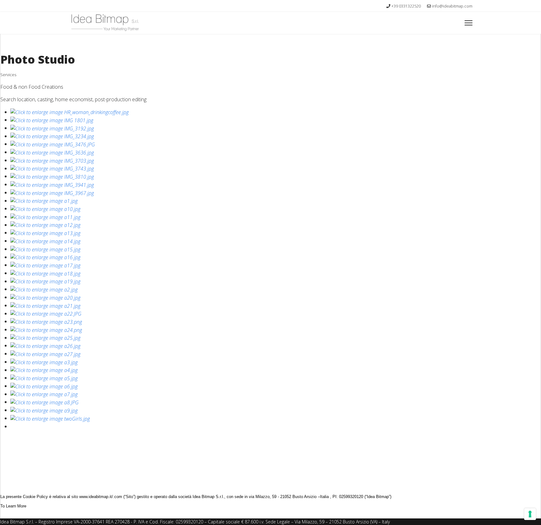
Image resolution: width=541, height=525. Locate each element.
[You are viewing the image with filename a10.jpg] (45, 208)
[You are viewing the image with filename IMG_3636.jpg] (52, 152)
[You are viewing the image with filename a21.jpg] (45, 305)
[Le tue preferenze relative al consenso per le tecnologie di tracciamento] (530, 514)
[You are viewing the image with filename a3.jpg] (44, 361)
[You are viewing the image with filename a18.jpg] (45, 273)
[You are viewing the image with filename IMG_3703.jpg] (52, 160)
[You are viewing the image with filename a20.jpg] (45, 297)
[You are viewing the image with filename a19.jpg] (45, 281)
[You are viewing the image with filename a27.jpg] (45, 353)
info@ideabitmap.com (452, 6)
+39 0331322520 (406, 6)
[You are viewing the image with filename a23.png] (46, 321)
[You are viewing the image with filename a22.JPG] (45, 313)
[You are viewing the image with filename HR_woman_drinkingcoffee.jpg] (69, 111)
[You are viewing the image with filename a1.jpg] (44, 200)
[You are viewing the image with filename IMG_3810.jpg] (52, 176)
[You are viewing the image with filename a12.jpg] (45, 224)
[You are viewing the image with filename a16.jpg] (45, 257)
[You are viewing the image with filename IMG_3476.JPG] (52, 143)
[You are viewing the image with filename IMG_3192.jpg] (52, 127)
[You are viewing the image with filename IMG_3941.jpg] (52, 184)
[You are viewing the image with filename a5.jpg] (44, 377)
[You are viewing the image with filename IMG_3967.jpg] (52, 192)
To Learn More (13, 506)
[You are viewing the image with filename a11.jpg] (45, 216)
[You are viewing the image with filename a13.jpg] (45, 232)
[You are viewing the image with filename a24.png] (46, 329)
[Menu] (468, 23)
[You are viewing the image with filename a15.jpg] (45, 248)
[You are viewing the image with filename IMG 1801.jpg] (51, 119)
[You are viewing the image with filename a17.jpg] (45, 264)
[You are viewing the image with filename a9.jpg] (44, 410)
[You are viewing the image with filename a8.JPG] (44, 401)
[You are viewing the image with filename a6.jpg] (44, 385)
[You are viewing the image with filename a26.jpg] (45, 345)
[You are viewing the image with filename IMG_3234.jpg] (52, 136)
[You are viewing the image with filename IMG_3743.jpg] (52, 168)
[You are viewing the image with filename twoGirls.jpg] (50, 418)
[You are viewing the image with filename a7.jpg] (44, 394)
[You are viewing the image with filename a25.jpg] (45, 337)
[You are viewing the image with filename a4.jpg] (44, 369)
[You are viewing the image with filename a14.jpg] (45, 240)
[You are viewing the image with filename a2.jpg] (44, 289)
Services (8, 74)
